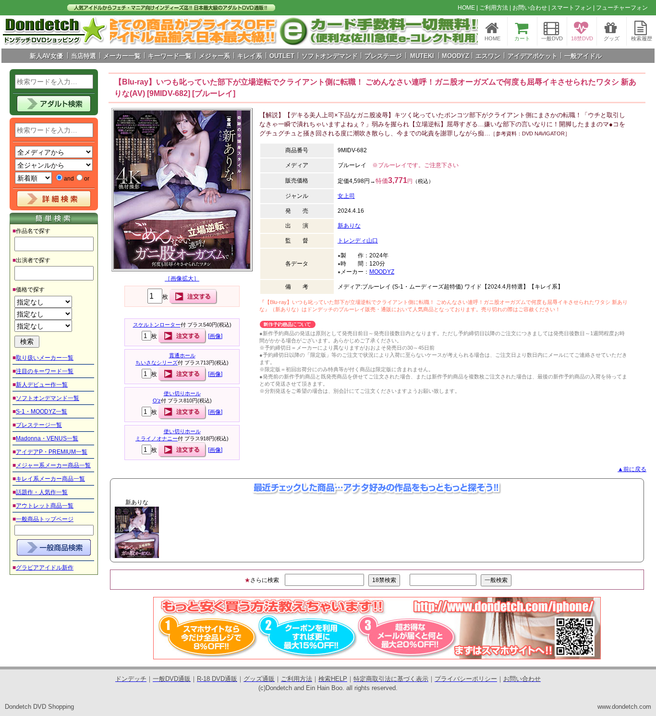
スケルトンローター (157, 325)
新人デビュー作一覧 (42, 384)
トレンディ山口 (358, 240)
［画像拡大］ (182, 278)
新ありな (349, 225)
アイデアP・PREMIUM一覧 (51, 452)
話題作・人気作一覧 (42, 492)
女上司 (346, 196)
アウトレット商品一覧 (44, 505)
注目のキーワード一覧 (44, 371)
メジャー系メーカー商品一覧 (53, 465)
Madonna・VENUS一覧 (47, 438)
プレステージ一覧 (39, 425)
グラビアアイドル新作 (44, 567)
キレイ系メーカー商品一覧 (50, 478)
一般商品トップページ (44, 519)
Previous (94, 532)
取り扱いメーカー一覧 (44, 357)
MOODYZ (381, 271)
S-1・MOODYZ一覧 (41, 411)
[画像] (215, 336)
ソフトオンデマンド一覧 (47, 398)
